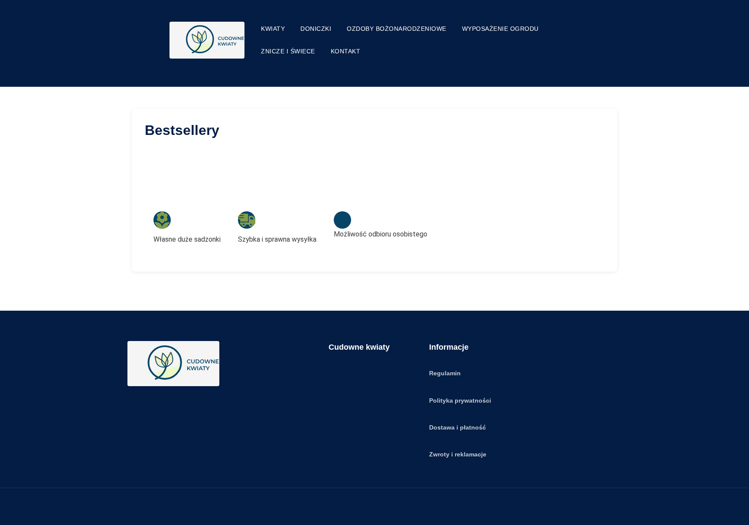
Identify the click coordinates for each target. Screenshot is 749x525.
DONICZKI (315, 28)
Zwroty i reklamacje (457, 454)
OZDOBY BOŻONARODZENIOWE (396, 28)
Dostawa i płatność (457, 427)
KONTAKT (346, 51)
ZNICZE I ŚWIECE (288, 51)
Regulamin (445, 373)
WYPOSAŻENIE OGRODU (500, 28)
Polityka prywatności (460, 400)
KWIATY (273, 28)
